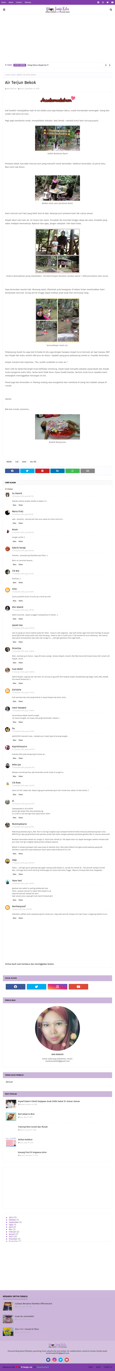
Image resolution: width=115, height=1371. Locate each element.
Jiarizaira (16, 689)
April (11, 1227)
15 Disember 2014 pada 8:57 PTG (23, 767)
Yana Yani (17, 880)
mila (14, 589)
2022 (11, 1236)
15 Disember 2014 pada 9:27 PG (23, 574)
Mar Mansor (12, 89)
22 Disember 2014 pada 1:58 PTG (23, 883)
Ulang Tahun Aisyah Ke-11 (38, 65)
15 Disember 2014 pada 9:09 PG (23, 551)
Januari (12, 1234)
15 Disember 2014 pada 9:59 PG (23, 610)
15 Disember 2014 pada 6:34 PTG (23, 749)
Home (3, 2)
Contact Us (108, 1367)
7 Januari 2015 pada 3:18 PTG (22, 909)
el (13, 801)
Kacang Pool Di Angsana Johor (32, 1152)
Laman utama (10, 75)
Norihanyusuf (19, 906)
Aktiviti (19, 75)
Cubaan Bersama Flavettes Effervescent (33, 1303)
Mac (11, 1229)
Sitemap (28, 2)
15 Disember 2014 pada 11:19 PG (23, 692)
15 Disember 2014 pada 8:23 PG (23, 514)
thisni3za (16, 648)
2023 (11, 1217)
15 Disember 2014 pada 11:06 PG (23, 651)
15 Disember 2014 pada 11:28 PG (23, 711)
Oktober (13, 1220)
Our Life (33, 462)
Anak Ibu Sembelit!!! (24, 1316)
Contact (19, 2)
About (11, 2)
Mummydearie (19, 824)
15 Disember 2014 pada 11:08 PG (23, 672)
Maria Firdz (17, 511)
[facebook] (98, 2)
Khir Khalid (17, 607)
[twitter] (107, 2)
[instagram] (102, 2)
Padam (21, 505)
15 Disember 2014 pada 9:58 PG (23, 592)
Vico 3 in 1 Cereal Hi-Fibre (27, 1329)
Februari (13, 1232)
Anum (15, 529)
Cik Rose (16, 782)
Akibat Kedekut (25, 1139)
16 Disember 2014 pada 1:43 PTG (23, 786)
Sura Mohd (17, 669)
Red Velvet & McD (26, 1114)
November (14, 1241)
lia (13, 728)
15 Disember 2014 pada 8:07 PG (23, 496)
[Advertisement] (57, 38)
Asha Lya (16, 764)
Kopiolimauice (19, 746)
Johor (24, 462)
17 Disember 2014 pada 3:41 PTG (23, 827)
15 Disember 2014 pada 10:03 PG (23, 628)
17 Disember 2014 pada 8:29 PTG (23, 863)
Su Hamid (17, 493)
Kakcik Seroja (19, 547)
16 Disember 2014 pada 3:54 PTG (23, 804)
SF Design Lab (26, 1367)
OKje (14, 860)
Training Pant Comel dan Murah (33, 1127)
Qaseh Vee (17, 625)
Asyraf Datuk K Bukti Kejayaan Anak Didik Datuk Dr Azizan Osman (49, 1101)
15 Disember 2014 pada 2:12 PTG (23, 731)
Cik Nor (15, 570)
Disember (13, 1239)
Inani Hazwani (19, 707)
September (14, 1222)
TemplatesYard (42, 1367)
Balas (14, 505)
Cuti (16, 462)
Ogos (11, 1224)
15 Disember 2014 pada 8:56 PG (23, 532)
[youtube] (112, 2)
